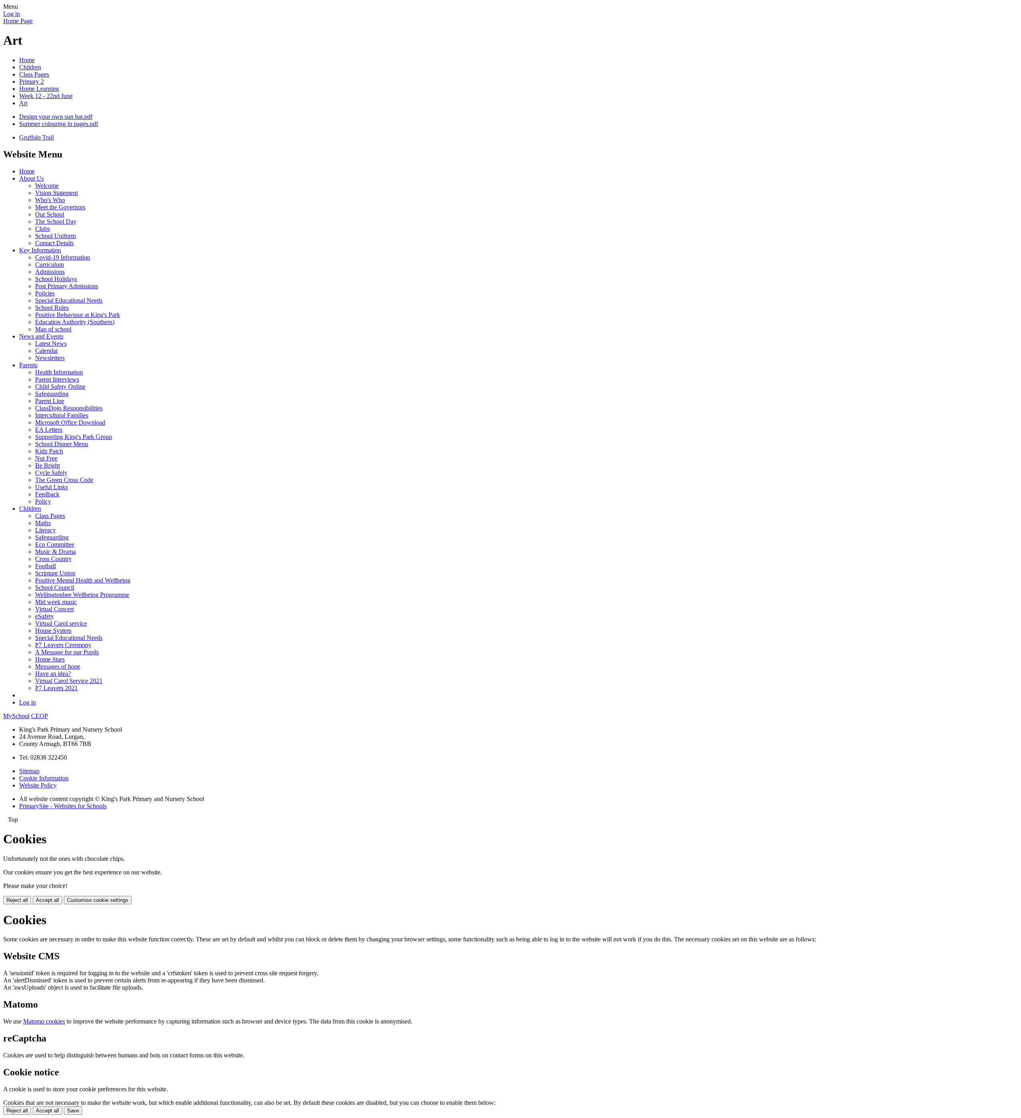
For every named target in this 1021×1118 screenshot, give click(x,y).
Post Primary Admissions (66, 286)
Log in (11, 13)
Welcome (47, 185)
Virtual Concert (54, 609)
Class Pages (34, 74)
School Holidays (56, 279)
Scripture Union (55, 573)
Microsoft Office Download (70, 422)
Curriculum (49, 264)
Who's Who (50, 200)
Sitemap (29, 771)
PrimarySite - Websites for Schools (62, 806)
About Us (31, 178)
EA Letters (48, 429)
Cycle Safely (51, 472)
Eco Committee (54, 544)
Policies (45, 293)
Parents (28, 365)
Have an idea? (53, 673)
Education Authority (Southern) (74, 322)
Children (30, 67)
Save (73, 1111)
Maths (43, 523)
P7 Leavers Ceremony (63, 645)
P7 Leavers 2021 (56, 688)
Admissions (50, 271)
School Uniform (55, 235)
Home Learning (39, 88)
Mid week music (56, 601)
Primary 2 (31, 81)
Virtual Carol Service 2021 (68, 680)
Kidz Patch (49, 451)
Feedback (47, 494)
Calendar (46, 350)
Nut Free (46, 458)
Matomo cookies (44, 1021)
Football (45, 566)
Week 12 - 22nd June (46, 96)
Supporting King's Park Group (73, 436)
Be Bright (47, 465)
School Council (54, 587)
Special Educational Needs (68, 300)
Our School (49, 214)
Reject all (17, 900)
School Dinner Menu (61, 444)
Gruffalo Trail (36, 137)
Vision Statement (56, 192)
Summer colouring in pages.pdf (58, 123)
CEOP (39, 716)
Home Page (18, 21)
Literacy (45, 530)
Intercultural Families (61, 415)
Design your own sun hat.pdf (56, 116)
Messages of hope (57, 666)
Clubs (42, 228)
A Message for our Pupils (67, 652)
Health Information (59, 372)
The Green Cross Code (64, 479)
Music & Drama (55, 551)
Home (27, 60)
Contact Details (54, 243)
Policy (43, 501)
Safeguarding (52, 393)
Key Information (40, 250)
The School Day (56, 221)
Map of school (53, 329)
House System (53, 630)
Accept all (47, 900)
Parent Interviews (57, 379)
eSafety (44, 616)
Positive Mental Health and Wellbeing (82, 580)
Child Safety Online (60, 386)
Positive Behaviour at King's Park (77, 314)
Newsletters (50, 357)
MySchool (16, 716)
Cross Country (53, 558)
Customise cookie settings (97, 900)
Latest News (51, 343)
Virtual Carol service (61, 623)
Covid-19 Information (62, 257)
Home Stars (50, 659)
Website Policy (38, 785)
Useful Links (51, 487)
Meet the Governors (60, 207)
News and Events (41, 336)
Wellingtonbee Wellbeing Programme (82, 594)
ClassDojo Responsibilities (68, 408)
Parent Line (49, 401)
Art (23, 103)
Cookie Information (44, 778)
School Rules (52, 307)
